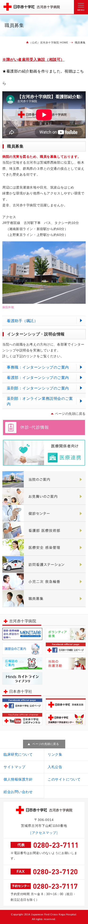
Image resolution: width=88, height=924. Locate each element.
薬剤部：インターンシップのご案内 (38, 388)
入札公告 (55, 767)
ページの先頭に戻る (70, 414)
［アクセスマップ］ (44, 833)
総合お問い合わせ (18, 792)
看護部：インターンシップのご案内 (38, 378)
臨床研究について (18, 754)
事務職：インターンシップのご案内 (38, 367)
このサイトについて (64, 779)
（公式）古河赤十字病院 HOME (48, 42)
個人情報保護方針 (18, 779)
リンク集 (55, 754)
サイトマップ (14, 767)
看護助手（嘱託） (22, 321)
